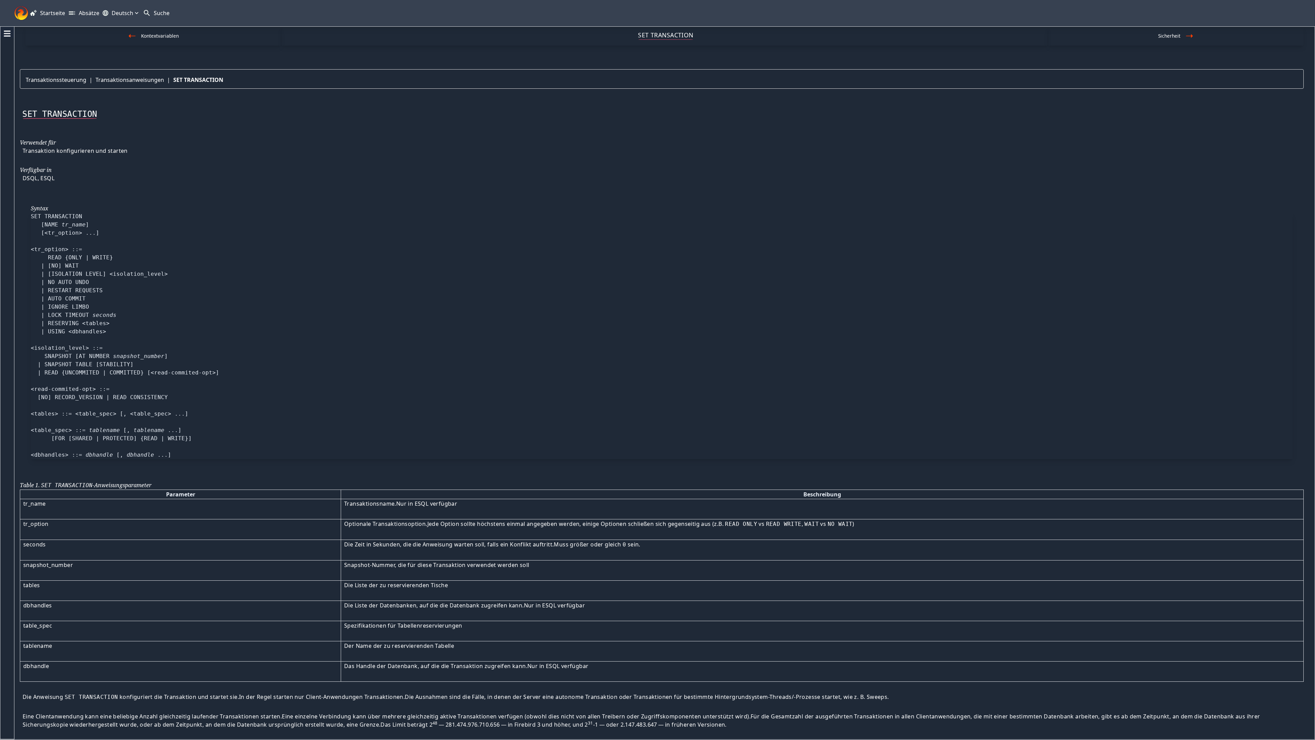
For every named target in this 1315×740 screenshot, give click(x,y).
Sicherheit (1169, 36)
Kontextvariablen (160, 36)
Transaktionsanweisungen (130, 80)
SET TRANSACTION (198, 80)
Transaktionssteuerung (56, 80)
